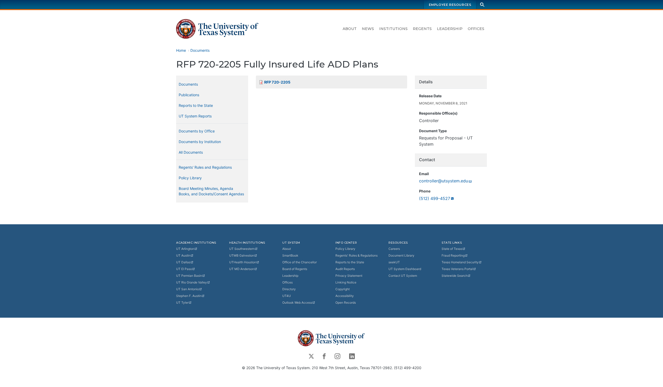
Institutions (393, 28)
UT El (184, 269)
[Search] (482, 4)
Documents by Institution (200, 141)
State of (452, 249)
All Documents (191, 152)
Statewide (454, 276)
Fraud (453, 255)
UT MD (241, 269)
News (368, 28)
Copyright (342, 289)
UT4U (286, 296)
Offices (476, 28)
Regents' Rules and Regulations (205, 167)
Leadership (450, 28)
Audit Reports (345, 269)
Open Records (345, 302)
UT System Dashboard (404, 269)
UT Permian (189, 276)
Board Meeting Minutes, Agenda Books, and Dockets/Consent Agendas (211, 191)
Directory (289, 289)
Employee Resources (450, 5)
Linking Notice (345, 282)
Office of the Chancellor (299, 262)
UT (185, 249)
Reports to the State (196, 105)
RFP (277, 82)
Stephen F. (188, 296)
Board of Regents (294, 269)
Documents (200, 50)
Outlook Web (297, 302)
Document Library (401, 255)
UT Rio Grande (191, 282)
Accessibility (344, 296)
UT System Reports (195, 116)
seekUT (394, 262)
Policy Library (190, 178)
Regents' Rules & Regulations (356, 255)
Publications (189, 95)
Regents (422, 28)
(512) (434, 198)
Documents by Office (197, 131)
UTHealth (242, 262)
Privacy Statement (348, 276)
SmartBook (290, 255)
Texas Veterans (457, 269)
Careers (394, 249)
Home (181, 50)
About (350, 28)
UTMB (241, 255)
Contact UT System (402, 276)
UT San (187, 289)
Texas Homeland (460, 262)
